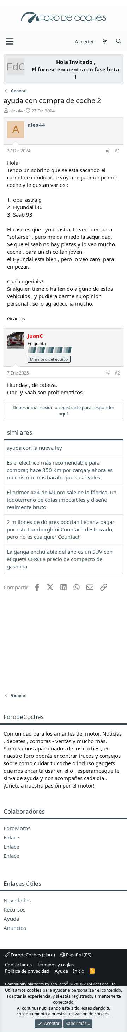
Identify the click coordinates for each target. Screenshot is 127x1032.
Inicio (78, 971)
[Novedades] (104, 42)
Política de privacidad (27, 971)
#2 (117, 373)
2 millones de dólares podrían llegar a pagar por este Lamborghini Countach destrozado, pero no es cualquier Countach (60, 529)
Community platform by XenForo (61, 983)
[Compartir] (107, 151)
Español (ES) (78, 954)
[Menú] (9, 41)
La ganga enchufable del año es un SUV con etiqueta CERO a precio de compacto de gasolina (60, 559)
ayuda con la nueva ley (34, 447)
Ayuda (61, 971)
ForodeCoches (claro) (32, 954)
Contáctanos (18, 964)
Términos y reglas (55, 964)
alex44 (16, 110)
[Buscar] (119, 42)
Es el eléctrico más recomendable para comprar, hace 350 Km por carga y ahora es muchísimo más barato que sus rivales (60, 470)
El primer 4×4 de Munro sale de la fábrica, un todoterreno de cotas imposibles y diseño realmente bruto (61, 500)
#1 (117, 151)
